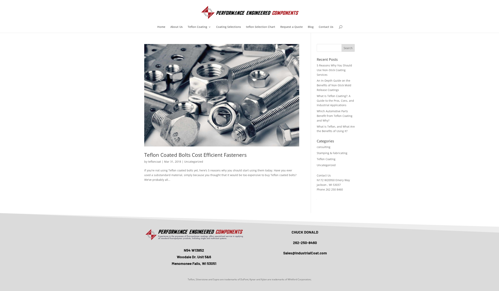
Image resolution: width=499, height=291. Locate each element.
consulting (323, 147)
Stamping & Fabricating (332, 153)
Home (161, 27)
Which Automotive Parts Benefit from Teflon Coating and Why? (334, 115)
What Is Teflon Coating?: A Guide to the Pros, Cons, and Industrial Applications (335, 100)
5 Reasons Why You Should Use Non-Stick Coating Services (334, 70)
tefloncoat (154, 161)
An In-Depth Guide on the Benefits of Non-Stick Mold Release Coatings (334, 85)
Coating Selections (228, 27)
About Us (176, 27)
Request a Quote (291, 27)
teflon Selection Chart (260, 27)
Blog (311, 27)
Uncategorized (193, 161)
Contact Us (326, 27)
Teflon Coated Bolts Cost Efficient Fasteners (195, 154)
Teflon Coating (197, 27)
